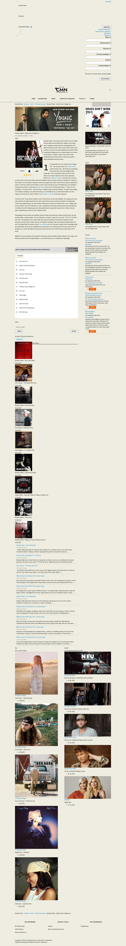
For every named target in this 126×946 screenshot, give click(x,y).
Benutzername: (104, 43)
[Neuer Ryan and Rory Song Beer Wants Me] (87, 694)
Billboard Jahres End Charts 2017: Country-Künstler (30, 606)
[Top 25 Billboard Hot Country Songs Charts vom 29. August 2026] (98, 210)
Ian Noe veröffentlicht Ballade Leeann (74, 771)
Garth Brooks (41, 187)
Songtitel (20, 255)
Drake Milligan (89, 313)
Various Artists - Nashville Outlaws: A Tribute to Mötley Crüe (31, 495)
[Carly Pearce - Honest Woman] (36, 673)
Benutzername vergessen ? (103, 31)
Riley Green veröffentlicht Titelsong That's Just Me (78, 740)
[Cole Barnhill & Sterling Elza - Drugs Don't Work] (98, 117)
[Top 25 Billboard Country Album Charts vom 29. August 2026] (98, 177)
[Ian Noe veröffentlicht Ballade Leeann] (87, 756)
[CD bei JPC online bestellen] (37, 171)
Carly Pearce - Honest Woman (23, 698)
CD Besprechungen (20, 695)
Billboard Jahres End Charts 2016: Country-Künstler (30, 637)
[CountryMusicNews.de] (62, 89)
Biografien (67, 799)
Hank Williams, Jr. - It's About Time (24, 450)
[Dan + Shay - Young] (46, 118)
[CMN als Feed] (108, 104)
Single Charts (89, 224)
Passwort (21, 16)
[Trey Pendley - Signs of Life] (36, 724)
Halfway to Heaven (56, 178)
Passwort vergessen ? (104, 29)
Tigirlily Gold (67, 802)
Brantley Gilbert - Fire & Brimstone (24, 405)
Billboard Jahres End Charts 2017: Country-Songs (30, 617)
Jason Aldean (43, 224)
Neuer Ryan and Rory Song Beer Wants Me (76, 709)
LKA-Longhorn (89, 317)
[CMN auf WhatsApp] (101, 104)
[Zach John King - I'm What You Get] (36, 776)
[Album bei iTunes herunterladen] (29, 171)
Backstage (88, 244)
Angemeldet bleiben (23, 26)
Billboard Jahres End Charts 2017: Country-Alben (30, 627)
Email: (107, 60)
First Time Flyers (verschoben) (94, 240)
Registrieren (107, 33)
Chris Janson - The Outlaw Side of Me (25, 383)
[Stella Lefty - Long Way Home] (36, 878)
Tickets (92, 289)
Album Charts (89, 191)
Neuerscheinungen (69, 675)
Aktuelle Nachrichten (70, 706)
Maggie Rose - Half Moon (22, 852)
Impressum (44, 942)
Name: (107, 37)
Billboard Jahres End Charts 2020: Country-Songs (30, 576)
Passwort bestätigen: (103, 54)
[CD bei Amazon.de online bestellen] (22, 171)
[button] (43, 98)
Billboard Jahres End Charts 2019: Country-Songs (30, 586)
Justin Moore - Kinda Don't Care (24, 427)
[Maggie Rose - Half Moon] (36, 827)
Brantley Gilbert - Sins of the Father (25, 360)
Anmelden (19, 339)
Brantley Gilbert (71, 166)
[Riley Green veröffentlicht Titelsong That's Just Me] (87, 725)
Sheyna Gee (88, 279)
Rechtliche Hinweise (34, 942)
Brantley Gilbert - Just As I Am (23, 517)
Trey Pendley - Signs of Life (22, 749)
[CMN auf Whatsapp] (102, 913)
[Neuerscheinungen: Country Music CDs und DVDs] (98, 138)
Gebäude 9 (88, 263)
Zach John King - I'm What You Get (25, 801)
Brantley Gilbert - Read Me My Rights (25, 472)
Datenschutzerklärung (21, 942)
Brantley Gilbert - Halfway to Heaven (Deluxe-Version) (30, 540)
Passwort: (106, 48)
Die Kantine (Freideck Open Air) (94, 299)
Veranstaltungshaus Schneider (93, 283)
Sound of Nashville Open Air (93, 295)
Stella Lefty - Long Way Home (23, 904)
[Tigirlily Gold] (87, 787)
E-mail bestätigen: (103, 65)
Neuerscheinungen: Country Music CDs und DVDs (78, 678)
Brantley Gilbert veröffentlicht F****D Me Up (28, 555)
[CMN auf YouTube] (105, 104)
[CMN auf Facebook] (94, 104)
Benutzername (22, 5)
